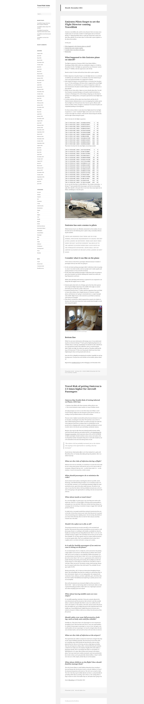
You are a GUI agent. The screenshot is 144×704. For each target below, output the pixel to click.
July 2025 (39, 67)
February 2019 (40, 136)
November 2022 (40, 91)
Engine (38, 210)
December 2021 (40, 107)
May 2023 (39, 82)
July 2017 (39, 163)
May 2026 (39, 58)
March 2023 (39, 87)
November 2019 (40, 129)
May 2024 (39, 71)
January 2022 (40, 105)
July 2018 (39, 147)
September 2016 (40, 177)
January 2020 (40, 127)
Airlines (39, 194)
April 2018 (39, 154)
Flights (38, 214)
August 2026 (39, 53)
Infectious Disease (41, 226)
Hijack (38, 221)
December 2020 (40, 118)
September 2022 (40, 96)
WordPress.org (40, 268)
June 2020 (39, 123)
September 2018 (40, 143)
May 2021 (39, 111)
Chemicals (39, 201)
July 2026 (39, 55)
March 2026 (39, 60)
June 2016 (39, 183)
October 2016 (40, 174)
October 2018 (40, 141)
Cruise (38, 203)
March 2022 (39, 100)
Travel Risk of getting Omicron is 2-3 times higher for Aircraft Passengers (83, 389)
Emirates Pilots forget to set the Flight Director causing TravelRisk (82, 24)
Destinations (40, 208)
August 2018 (39, 145)
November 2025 (40, 62)
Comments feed (40, 266)
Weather (39, 253)
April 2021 (39, 114)
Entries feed (39, 263)
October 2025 (40, 64)
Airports (39, 196)
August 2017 (39, 161)
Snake (38, 241)
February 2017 (40, 168)
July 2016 (39, 181)
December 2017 (40, 156)
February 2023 (40, 89)
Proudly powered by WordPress (72, 701)
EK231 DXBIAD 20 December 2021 (91, 371)
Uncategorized (40, 248)
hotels (38, 223)
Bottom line (68, 51)
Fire (38, 212)
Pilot (38, 237)
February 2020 (40, 125)
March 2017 (39, 165)
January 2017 (40, 170)
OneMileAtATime (76, 362)
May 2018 (39, 152)
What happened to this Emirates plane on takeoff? (78, 46)
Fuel (38, 217)
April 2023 (39, 85)
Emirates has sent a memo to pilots (74, 48)
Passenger (39, 235)
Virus (38, 250)
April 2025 (39, 69)
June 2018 (39, 150)
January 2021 (40, 116)
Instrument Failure (41, 228)
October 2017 (40, 159)
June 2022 (39, 98)
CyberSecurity (40, 205)
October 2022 (40, 93)
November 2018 (40, 138)
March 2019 (39, 134)
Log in (38, 261)
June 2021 (39, 109)
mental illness (40, 232)
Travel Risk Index (43, 5)
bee (38, 199)
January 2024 (40, 78)
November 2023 (40, 80)
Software (39, 244)
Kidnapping (39, 230)
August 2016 (39, 179)
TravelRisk (75, 372)
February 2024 (40, 76)
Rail (38, 239)
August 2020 (39, 120)
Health (38, 219)
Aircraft (39, 192)
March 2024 (39, 73)
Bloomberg (71, 680)
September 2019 (40, 132)
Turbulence (39, 246)
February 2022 (40, 102)
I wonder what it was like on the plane (75, 50)
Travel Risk (70, 372)
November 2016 (40, 172)
